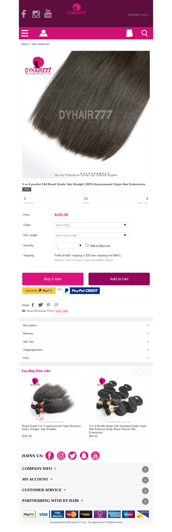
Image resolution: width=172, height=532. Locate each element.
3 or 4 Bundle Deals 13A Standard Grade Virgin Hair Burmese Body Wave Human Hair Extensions (117, 429)
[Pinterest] (48, 305)
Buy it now (52, 279)
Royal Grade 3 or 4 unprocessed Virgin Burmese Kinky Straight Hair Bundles (51, 427)
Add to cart (119, 279)
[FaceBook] (32, 305)
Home (25, 44)
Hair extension (40, 44)
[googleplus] (56, 305)
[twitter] (40, 305)
